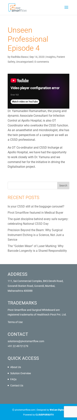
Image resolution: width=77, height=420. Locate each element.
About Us (15, 367)
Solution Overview (20, 373)
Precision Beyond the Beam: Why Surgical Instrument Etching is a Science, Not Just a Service (36, 234)
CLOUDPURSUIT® (45, 414)
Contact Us (16, 385)
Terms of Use (15, 322)
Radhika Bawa (19, 56)
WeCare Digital (57, 410)
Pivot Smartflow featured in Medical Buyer (35, 212)
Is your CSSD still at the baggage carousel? (36, 206)
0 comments (42, 61)
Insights (51, 56)
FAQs (13, 379)
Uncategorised (24, 61)
